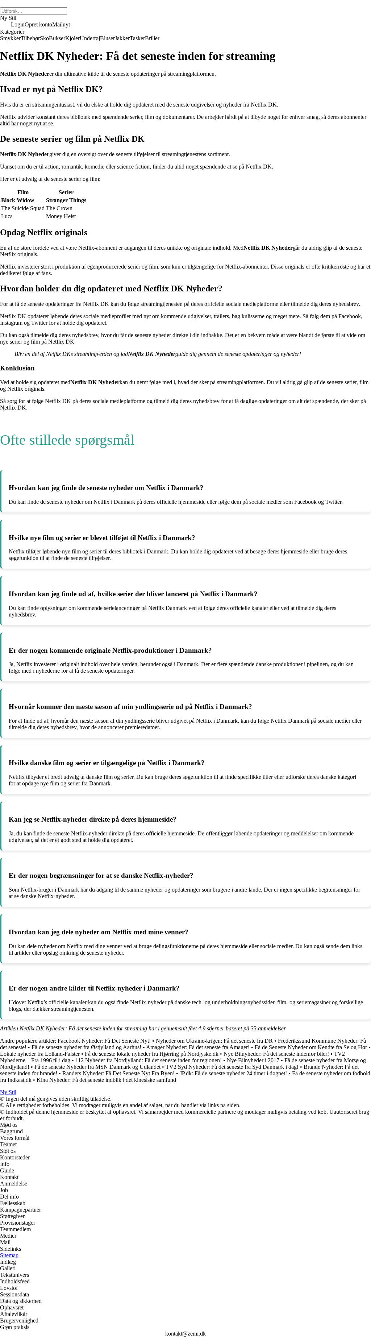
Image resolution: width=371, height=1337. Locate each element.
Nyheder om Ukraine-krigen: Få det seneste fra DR (214, 1041)
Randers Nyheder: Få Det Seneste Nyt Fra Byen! (118, 1073)
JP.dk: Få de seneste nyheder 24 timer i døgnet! (233, 1073)
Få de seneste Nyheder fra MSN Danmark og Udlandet (97, 1067)
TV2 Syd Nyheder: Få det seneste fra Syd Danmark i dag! (232, 1067)
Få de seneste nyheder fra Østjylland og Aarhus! (86, 1047)
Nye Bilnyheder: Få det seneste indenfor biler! (276, 1054)
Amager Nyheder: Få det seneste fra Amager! (198, 1047)
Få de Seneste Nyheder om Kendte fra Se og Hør (311, 1047)
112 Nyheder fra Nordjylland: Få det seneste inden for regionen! (148, 1060)
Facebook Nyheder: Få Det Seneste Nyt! (104, 1041)
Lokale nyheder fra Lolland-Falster (40, 1054)
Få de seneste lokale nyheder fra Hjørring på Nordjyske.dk (151, 1054)
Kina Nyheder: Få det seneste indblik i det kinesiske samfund (106, 1080)
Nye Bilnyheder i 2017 (253, 1060)
